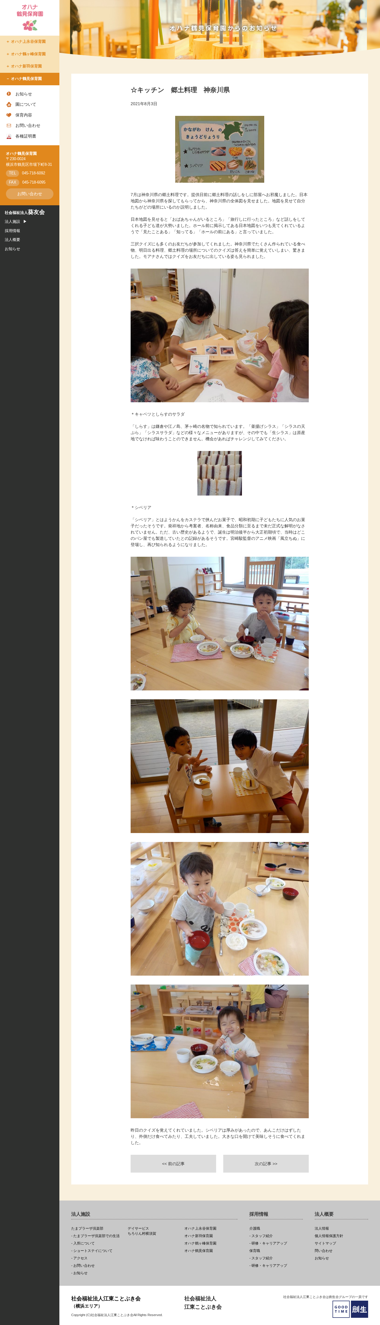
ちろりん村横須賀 (142, 1231)
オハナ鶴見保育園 (26, 79)
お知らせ (23, 94)
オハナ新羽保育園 (26, 66)
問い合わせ (323, 1251)
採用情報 (12, 231)
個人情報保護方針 (329, 1236)
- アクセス (79, 1258)
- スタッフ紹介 (261, 1236)
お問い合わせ (27, 125)
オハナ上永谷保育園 (28, 42)
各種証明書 (25, 136)
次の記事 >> (266, 1163)
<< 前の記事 (173, 1163)
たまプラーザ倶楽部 (87, 1229)
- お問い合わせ (83, 1266)
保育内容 (23, 115)
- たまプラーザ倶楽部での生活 (95, 1236)
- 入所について (83, 1243)
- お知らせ (79, 1273)
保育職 (254, 1251)
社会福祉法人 (25, 213)
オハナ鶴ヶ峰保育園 (28, 54)
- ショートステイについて (92, 1251)
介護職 (254, 1229)
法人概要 (12, 240)
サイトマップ (325, 1243)
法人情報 (322, 1229)
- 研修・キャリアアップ (268, 1243)
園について (25, 104)
